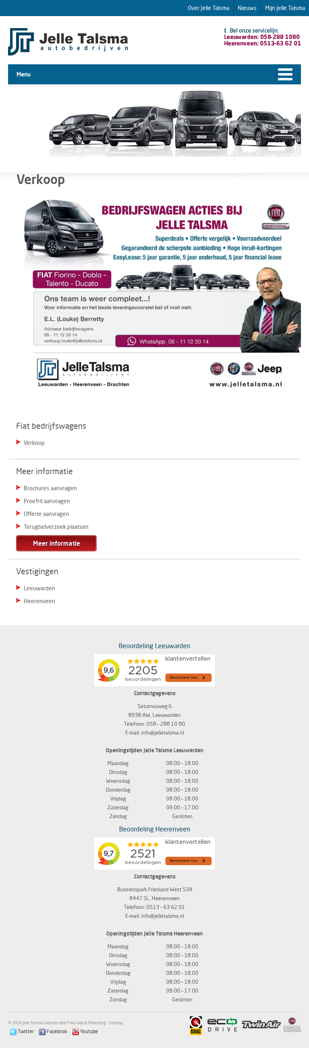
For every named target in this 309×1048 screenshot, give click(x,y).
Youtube (88, 1031)
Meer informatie (56, 543)
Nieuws (247, 7)
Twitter (25, 1031)
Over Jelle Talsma (208, 7)
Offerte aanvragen (46, 513)
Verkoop (34, 442)
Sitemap (116, 1022)
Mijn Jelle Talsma (285, 7)
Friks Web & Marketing (86, 1022)
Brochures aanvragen (50, 488)
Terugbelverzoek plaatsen (56, 526)
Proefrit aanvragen (47, 500)
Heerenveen (39, 601)
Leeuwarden (39, 588)
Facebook (56, 1031)
